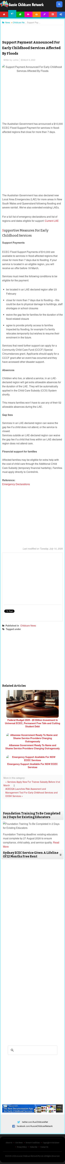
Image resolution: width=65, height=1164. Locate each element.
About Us (9, 1143)
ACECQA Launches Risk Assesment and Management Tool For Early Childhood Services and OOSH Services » (31, 792)
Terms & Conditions (33, 1143)
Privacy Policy (22, 1147)
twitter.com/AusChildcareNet (35, 1121)
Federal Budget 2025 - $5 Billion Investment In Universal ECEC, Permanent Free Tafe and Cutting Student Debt (32, 723)
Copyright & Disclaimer (51, 1143)
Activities (28, 14)
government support (35, 629)
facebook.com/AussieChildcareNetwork (35, 1126)
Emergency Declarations (16, 484)
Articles (20, 14)
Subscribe (33, 1147)
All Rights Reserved (51, 1156)
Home (4, 14)
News (12, 13)
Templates (45, 14)
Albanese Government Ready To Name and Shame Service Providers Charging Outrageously (32, 746)
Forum (53, 14)
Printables (36, 14)
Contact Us (44, 1147)
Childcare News (28, 625)
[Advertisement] (32, 30)
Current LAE (52, 221)
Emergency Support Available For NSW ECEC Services (32, 765)
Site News (19, 1143)
